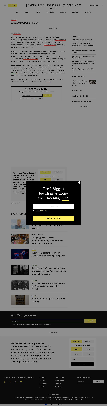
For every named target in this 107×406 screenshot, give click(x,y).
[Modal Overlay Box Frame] (53, 203)
